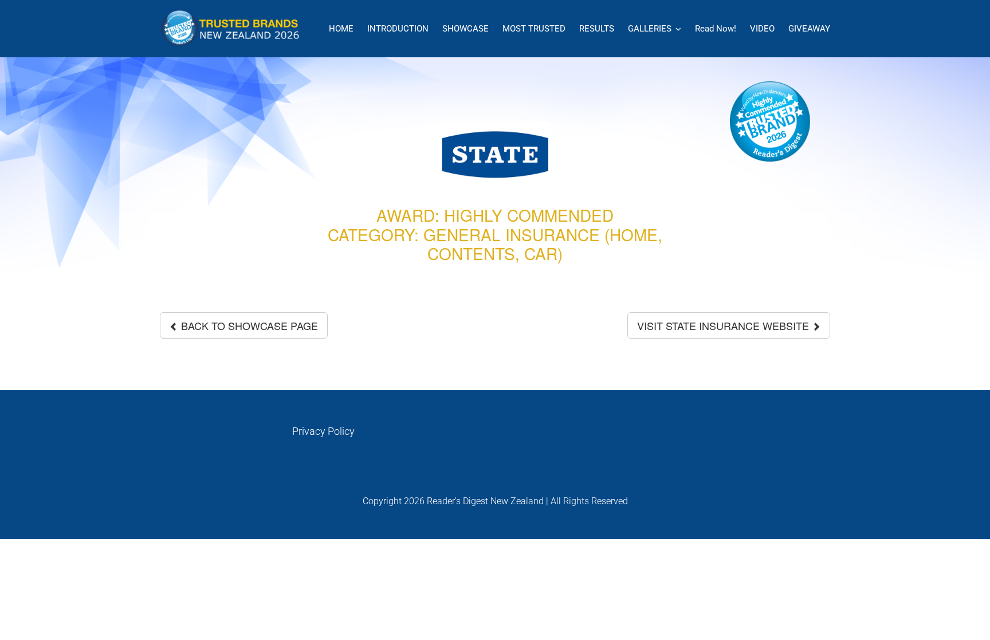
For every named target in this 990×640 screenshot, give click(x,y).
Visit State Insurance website (724, 325)
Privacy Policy (323, 431)
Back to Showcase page (248, 325)
